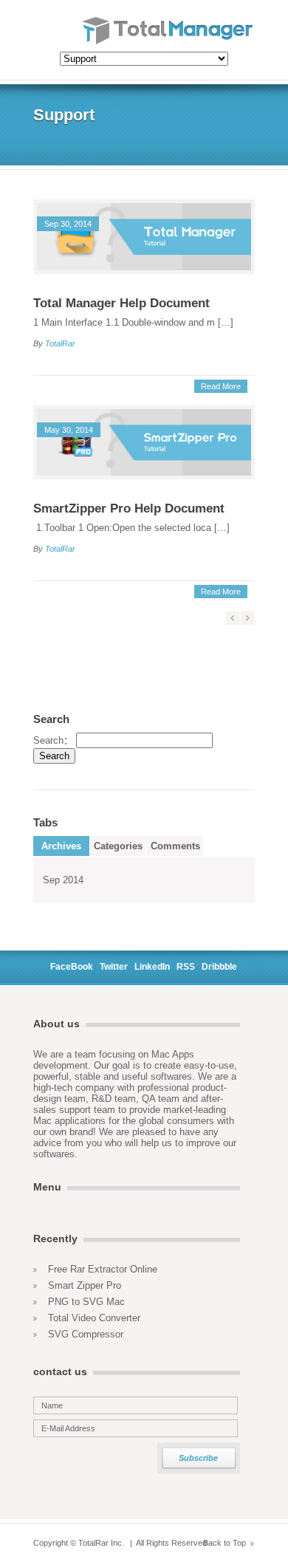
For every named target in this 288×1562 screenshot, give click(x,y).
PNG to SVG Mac (86, 1301)
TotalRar (60, 343)
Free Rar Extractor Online (102, 1269)
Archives (61, 846)
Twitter (114, 967)
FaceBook (71, 967)
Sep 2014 (63, 880)
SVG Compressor (85, 1334)
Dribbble (219, 967)
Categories (118, 846)
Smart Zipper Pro (84, 1285)
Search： (53, 740)
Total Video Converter (94, 1317)
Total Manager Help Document (121, 303)
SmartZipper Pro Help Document (128, 508)
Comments (175, 846)
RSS (185, 967)
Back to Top (224, 1542)
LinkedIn (152, 967)
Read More (221, 386)
